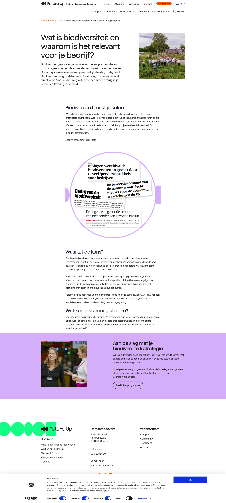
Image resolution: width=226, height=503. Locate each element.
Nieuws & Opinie (161, 11)
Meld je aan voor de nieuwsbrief (58, 444)
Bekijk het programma (128, 385)
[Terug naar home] (53, 4)
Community (110, 11)
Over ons (119, 4)
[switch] (85, 498)
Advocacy (144, 11)
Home (44, 20)
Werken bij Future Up (52, 449)
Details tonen (142, 498)
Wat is (53, 20)
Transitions (146, 443)
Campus (96, 11)
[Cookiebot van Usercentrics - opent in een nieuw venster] (31, 498)
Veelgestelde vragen (52, 457)
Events (107, 4)
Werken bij (134, 4)
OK (190, 480)
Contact (148, 4)
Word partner (164, 3)
